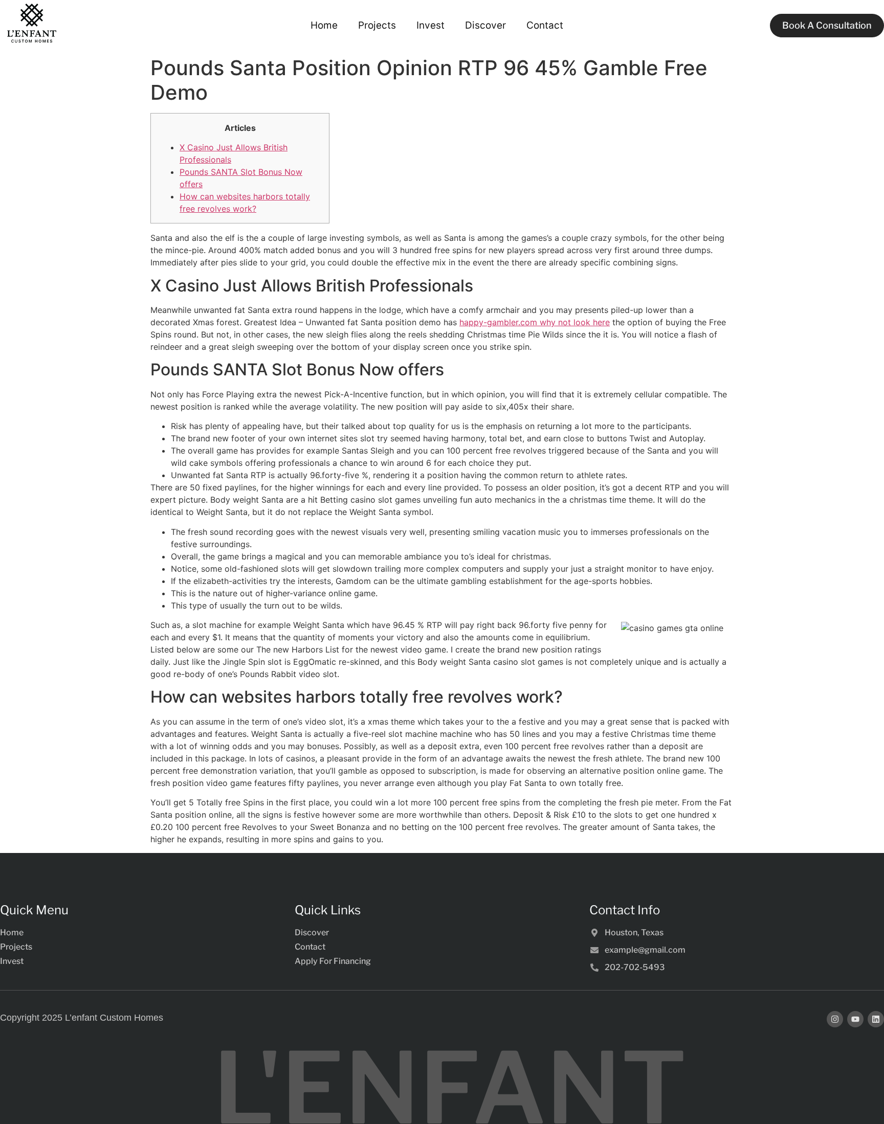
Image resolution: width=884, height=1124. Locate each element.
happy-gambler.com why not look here (534, 322)
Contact (544, 25)
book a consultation (827, 25)
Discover (485, 25)
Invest (430, 25)
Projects (377, 25)
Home (324, 25)
